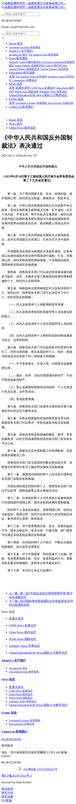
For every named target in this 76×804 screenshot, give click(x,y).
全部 (12, 76)
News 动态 (15, 123)
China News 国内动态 (22, 127)
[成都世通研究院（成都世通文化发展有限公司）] (38, 5)
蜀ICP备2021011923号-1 (16, 775)
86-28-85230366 (11, 739)
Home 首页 (16, 43)
